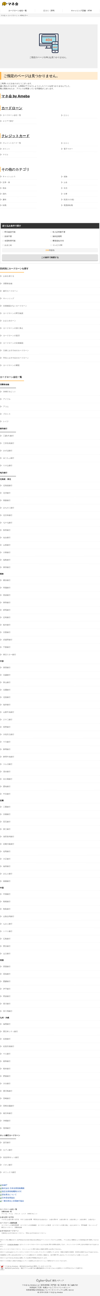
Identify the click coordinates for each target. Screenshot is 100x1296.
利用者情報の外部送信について (38, 1290)
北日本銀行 (7, 515)
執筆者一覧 (65, 1285)
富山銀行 (6, 682)
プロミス (6, 414)
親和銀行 (6, 1061)
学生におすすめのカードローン (16, 358)
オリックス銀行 (9, 1172)
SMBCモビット (9, 391)
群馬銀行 (6, 610)
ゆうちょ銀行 (8, 458)
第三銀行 (6, 829)
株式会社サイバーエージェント (47, 1268)
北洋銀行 (6, 493)
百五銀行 (6, 821)
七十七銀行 (7, 522)
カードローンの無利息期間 (10, 1225)
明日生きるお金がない (40, 1219)
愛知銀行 (6, 786)
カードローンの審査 (11, 365)
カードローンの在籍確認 (13, 343)
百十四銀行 (7, 1011)
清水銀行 (6, 771)
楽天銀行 (6, 1142)
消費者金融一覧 (6, 1211)
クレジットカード (15, 136)
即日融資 (84, 1225)
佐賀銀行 (6, 1039)
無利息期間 (57, 236)
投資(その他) (69, 199)
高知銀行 (6, 974)
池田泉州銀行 (8, 836)
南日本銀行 (7, 1113)
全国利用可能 (10, 241)
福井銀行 (6, 704)
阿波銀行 (6, 996)
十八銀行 (6, 1054)
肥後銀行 (6, 1076)
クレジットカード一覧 (12, 143)
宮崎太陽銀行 (8, 1106)
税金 (4, 188)
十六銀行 (6, 742)
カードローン (13, 15)
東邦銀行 (6, 567)
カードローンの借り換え (13, 328)
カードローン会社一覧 (17, 10)
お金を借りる (8, 276)
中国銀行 (6, 894)
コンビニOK (57, 245)
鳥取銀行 (6, 909)
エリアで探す (8, 121)
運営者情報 (45, 1285)
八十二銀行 (7, 719)
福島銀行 (6, 560)
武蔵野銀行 (7, 639)
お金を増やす (53, 1219)
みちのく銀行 (8, 508)
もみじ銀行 (7, 924)
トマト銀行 (7, 931)
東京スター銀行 (9, 654)
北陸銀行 (6, 697)
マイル (5, 154)
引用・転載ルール (45, 1287)
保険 (65, 176)
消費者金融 (7, 283)
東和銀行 (6, 602)
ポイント (6, 149)
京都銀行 (6, 814)
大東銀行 (6, 552)
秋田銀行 (6, 530)
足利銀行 (6, 617)
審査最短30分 (58, 241)
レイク (6, 421)
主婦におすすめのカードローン (16, 350)
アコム (6, 406)
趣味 (4, 199)
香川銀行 (6, 1003)
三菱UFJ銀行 (8, 436)
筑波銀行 (6, 595)
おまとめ (8, 245)
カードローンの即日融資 (13, 313)
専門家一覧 (55, 1285)
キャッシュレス (9, 176)
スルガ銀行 (7, 764)
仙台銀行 (6, 537)
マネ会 (3, 15)
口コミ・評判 (48, 10)
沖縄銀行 (6, 1120)
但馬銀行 (6, 851)
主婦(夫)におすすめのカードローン (12, 1233)
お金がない (92, 1219)
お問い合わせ (69, 1290)
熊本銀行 (6, 1068)
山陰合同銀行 (8, 916)
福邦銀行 (6, 866)
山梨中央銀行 (8, 712)
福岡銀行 (6, 1024)
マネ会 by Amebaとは (30, 1285)
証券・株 (6, 182)
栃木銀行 (6, 625)
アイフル (6, 399)
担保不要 (8, 236)
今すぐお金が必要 (26, 1219)
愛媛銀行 (6, 981)
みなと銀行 (7, 874)
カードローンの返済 (11, 335)
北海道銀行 (7, 485)
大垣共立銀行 (8, 734)
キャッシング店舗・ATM (81, 10)
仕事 (65, 194)
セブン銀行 (7, 1150)
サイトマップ (57, 1290)
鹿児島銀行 (7, 1091)
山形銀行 (6, 545)
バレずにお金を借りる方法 (10, 1219)
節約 (4, 194)
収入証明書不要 (59, 232)
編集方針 (74, 1285)
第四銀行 (6, 667)
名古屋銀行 (7, 779)
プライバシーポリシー (61, 1287)
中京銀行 (6, 794)
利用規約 (33, 1287)
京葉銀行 (6, 632)
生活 (65, 188)
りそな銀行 (7, 465)
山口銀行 (6, 953)
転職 (4, 205)
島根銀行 (6, 901)
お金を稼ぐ (83, 1219)
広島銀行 (6, 939)
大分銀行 (6, 1083)
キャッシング (8, 298)
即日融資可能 (10, 232)
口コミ (66, 115)
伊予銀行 (6, 989)
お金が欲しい (74, 1219)
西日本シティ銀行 (10, 1031)
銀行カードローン (10, 291)
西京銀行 (6, 946)
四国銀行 (6, 966)
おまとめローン (9, 320)
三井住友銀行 (8, 443)
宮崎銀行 (6, 1098)
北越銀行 (6, 675)
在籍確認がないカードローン (15, 306)
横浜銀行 (6, 580)
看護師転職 (68, 205)
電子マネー (68, 149)
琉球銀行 (6, 1128)
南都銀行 (6, 881)
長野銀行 (6, 727)
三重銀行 (6, 807)
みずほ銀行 (7, 450)
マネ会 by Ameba (15, 96)
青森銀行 (6, 500)
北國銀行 (6, 690)
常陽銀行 (6, 587)
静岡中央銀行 (8, 757)
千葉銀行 (6, 647)
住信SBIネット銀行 (11, 1157)
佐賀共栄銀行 (8, 1046)
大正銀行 (6, 859)
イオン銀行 (7, 1165)
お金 (65, 182)
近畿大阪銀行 (8, 844)
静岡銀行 (6, 749)
